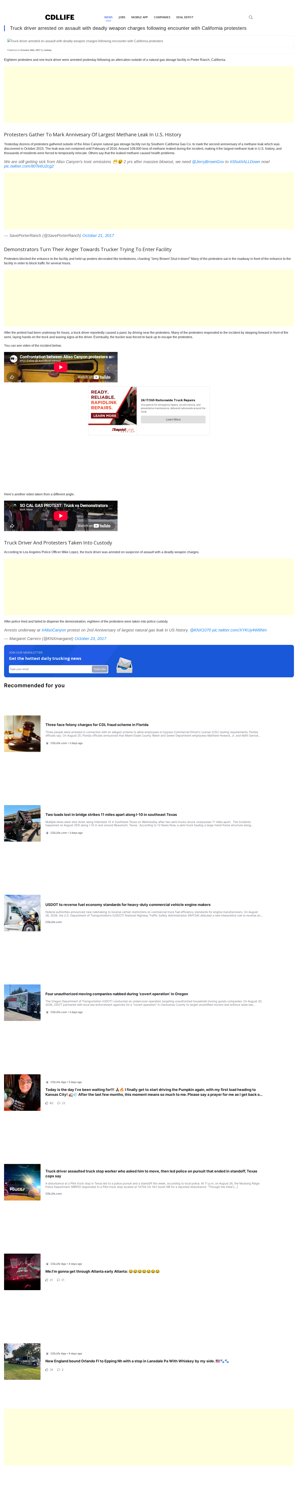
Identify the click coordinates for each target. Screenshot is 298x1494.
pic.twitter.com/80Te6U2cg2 (29, 166)
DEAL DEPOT (185, 17)
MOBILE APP (139, 17)
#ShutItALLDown (245, 161)
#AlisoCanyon (54, 630)
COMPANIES (162, 17)
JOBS (122, 17)
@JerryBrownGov (208, 161)
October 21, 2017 (98, 235)
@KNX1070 (200, 630)
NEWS (108, 17)
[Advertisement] (125, 94)
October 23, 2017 (90, 638)
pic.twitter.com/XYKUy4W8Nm (239, 630)
